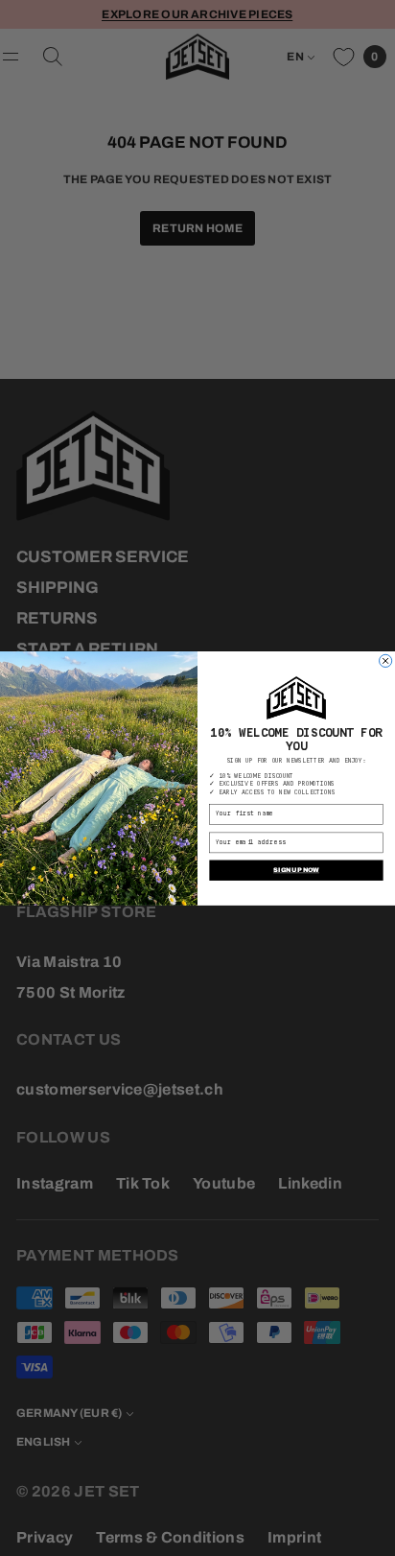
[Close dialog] (386, 660)
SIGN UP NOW (296, 869)
